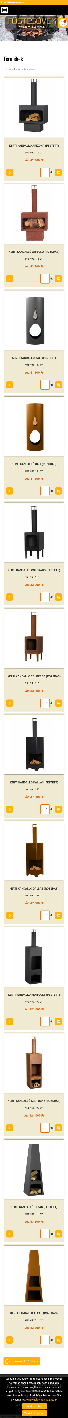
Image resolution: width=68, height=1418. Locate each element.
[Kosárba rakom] (58, 172)
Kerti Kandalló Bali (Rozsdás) (34, 464)
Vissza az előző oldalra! (25, 1361)
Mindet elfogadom (34, 1413)
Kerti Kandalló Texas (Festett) (34, 1207)
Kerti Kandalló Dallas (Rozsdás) (34, 888)
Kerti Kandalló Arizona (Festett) (34, 145)
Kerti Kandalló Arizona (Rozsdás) (34, 251)
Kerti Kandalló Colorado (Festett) (34, 570)
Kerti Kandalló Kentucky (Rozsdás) (34, 1101)
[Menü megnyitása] (5, 10)
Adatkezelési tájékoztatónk (41, 1399)
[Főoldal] (32, 24)
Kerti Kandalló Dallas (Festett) (34, 782)
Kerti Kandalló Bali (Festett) (34, 358)
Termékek (10, 69)
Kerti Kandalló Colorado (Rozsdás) (34, 676)
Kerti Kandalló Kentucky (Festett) (34, 994)
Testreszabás (34, 1406)
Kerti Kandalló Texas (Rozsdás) (34, 1313)
